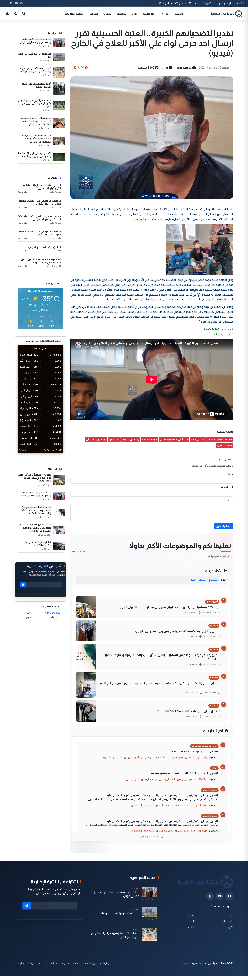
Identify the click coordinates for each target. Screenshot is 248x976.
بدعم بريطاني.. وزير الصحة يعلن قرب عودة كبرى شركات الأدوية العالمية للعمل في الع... (35, 121)
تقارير (135, 13)
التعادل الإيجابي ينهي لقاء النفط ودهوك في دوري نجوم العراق (34, 155)
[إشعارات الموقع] (7, 13)
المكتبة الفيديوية (74, 13)
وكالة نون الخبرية (131, 439)
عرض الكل (81, 551)
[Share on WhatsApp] (79, 68)
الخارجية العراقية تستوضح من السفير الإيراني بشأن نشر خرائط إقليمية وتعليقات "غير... (36, 510)
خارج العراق (114, 439)
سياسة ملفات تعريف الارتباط (42, 963)
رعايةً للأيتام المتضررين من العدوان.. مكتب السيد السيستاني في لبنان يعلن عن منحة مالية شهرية (155, 757)
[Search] (23, 13)
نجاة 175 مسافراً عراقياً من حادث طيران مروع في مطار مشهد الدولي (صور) (169, 607)
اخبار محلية (149, 13)
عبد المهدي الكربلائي (96, 439)
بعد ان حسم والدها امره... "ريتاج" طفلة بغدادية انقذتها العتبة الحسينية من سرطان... (35, 527)
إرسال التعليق (223, 526)
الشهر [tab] (202, 579)
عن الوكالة (105, 963)
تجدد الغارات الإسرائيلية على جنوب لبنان (34, 55)
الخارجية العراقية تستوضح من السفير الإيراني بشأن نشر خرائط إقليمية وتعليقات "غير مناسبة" (162, 657)
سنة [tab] (193, 579)
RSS (197, 3)
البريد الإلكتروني (225, 487)
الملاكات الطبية (224, 445)
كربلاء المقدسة (149, 439)
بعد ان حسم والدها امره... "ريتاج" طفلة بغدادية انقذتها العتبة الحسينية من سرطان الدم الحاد (159, 685)
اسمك (230, 474)
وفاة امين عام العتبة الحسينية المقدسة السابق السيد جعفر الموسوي (169, 804)
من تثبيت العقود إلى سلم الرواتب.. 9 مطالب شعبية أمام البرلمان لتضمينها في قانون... (34, 138)
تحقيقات (121, 13)
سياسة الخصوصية (69, 963)
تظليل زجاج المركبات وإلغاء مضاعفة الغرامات (188, 711)
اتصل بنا (207, 3)
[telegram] (210, 896)
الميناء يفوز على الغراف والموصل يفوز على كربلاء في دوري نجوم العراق (34, 103)
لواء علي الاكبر (197, 439)
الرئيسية (240, 3)
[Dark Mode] (15, 13)
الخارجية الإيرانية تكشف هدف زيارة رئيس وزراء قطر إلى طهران (177, 631)
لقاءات (107, 13)
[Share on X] (82, 68)
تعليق (230, 500)
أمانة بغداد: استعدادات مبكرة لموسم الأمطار (36, 85)
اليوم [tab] (223, 579)
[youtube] (220, 896)
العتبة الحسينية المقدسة (220, 439)
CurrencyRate (55, 455)
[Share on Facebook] (86, 68)
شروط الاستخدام (89, 963)
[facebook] (229, 896)
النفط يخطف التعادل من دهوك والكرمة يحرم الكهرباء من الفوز (35, 70)
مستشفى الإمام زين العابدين (174, 439)
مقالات (94, 13)
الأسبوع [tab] (213, 579)
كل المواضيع (225, 3)
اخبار (166, 13)
